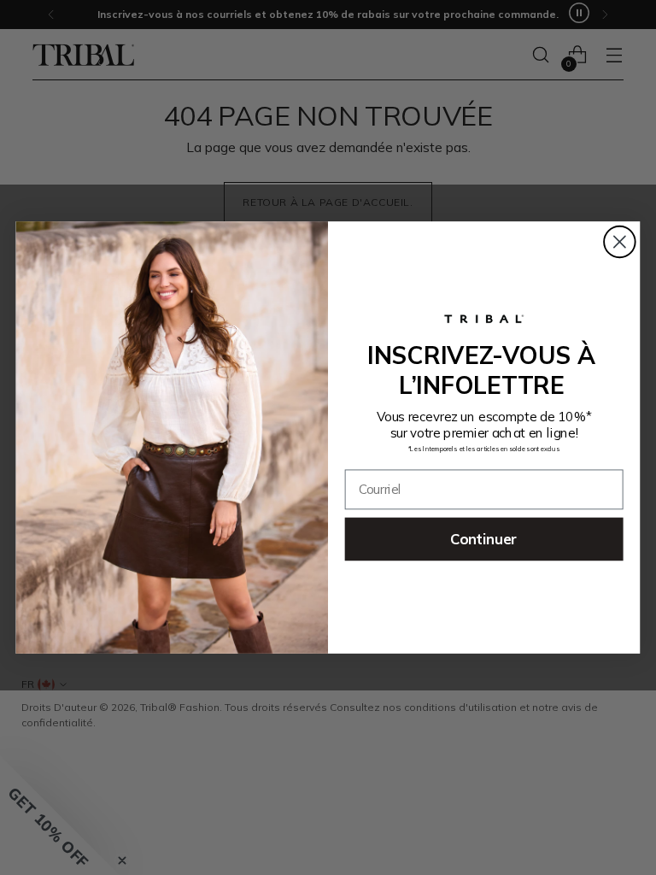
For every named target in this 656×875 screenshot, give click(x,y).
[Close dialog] (620, 242)
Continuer (484, 539)
